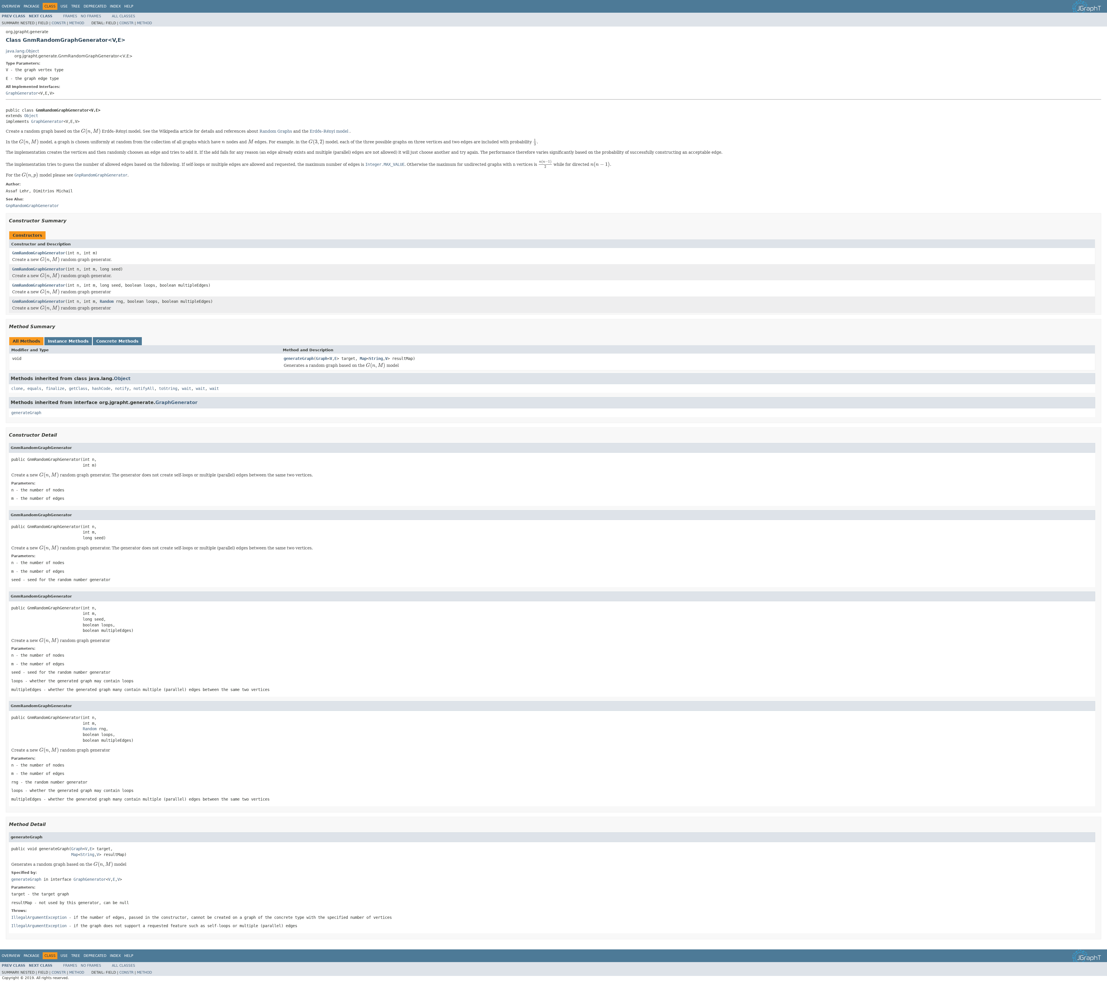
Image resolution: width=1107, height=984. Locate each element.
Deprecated (95, 6)
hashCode (101, 388)
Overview (11, 6)
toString (168, 388)
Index (115, 6)
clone (17, 388)
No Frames (91, 16)
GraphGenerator (22, 93)
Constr (59, 23)
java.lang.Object (22, 51)
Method (76, 23)
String (376, 358)
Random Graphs (275, 131)
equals (34, 388)
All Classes (123, 16)
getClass (78, 388)
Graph (321, 358)
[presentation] (91, 131)
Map (363, 358)
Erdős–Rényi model (329, 131)
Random (107, 301)
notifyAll (143, 388)
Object (31, 115)
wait (186, 388)
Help (128, 6)
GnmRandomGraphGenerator (38, 253)
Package (31, 6)
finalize (55, 388)
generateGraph (299, 358)
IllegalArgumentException (39, 917)
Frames (70, 16)
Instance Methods (68, 341)
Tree (75, 6)
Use (64, 6)
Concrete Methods (117, 341)
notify (122, 388)
